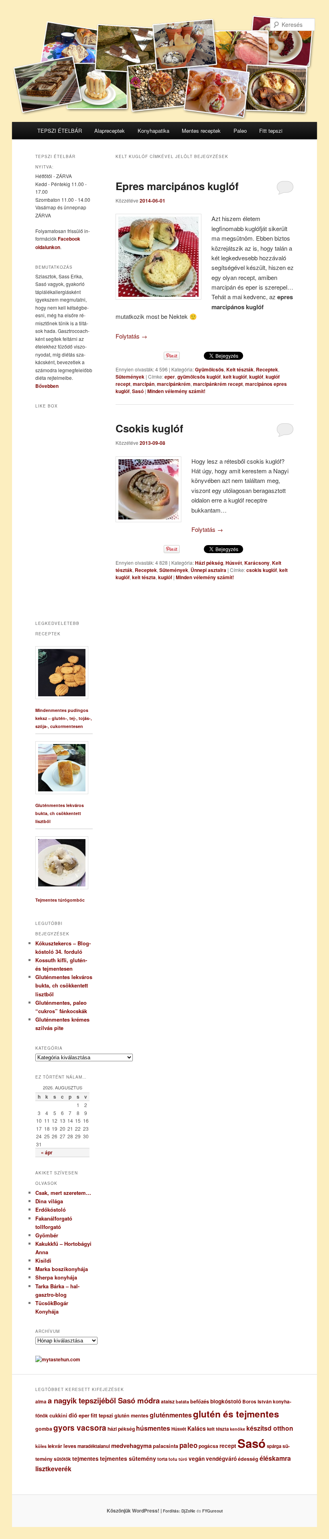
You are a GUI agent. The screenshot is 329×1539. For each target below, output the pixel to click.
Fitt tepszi (270, 130)
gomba (43, 1428)
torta (162, 1459)
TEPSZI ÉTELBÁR (59, 130)
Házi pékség (209, 562)
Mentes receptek (201, 130)
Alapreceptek (109, 130)
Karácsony (257, 562)
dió (73, 1415)
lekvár (55, 1446)
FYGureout (212, 1511)
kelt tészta (144, 577)
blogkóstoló (225, 1401)
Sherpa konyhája (56, 1277)
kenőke (237, 1429)
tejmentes (85, 1458)
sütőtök (62, 1459)
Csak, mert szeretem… (63, 1192)
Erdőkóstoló (50, 1209)
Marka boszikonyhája (61, 1269)
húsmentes (153, 1428)
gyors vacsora (79, 1427)
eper (169, 376)
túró (183, 1459)
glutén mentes (131, 1415)
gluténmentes (171, 1414)
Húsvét (233, 562)
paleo (188, 1445)
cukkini (58, 1415)
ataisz (168, 1401)
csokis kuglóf (261, 570)
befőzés (199, 1401)
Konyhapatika (153, 130)
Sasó (138, 391)
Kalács (196, 1428)
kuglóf (256, 376)
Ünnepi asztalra (208, 570)
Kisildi (43, 1260)
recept (227, 1446)
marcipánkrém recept (218, 383)
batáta (182, 1402)
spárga (274, 1446)
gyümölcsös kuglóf (199, 376)
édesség (248, 1458)
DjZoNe (188, 1511)
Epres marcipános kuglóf (177, 185)
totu (173, 1459)
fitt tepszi (102, 1415)
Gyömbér (46, 1235)
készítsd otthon (269, 1428)
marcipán (143, 383)
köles (41, 1446)
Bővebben (47, 385)
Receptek (267, 369)
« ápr (47, 1152)
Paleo (240, 130)
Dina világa (49, 1201)
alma (41, 1401)
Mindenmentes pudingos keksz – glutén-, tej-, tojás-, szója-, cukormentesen (63, 718)
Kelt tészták (240, 369)
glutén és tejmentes (236, 1413)
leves (69, 1446)
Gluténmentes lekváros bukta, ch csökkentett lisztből (59, 813)
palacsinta (165, 1446)
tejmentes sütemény (128, 1458)
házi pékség (121, 1428)
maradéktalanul (93, 1446)
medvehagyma (131, 1445)
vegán (197, 1458)
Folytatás (131, 336)
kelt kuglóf (235, 376)
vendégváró (221, 1458)
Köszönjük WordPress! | (144, 1510)
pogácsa (208, 1446)
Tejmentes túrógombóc (60, 900)
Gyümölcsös (209, 369)
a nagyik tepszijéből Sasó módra (104, 1400)
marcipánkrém (174, 383)
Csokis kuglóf (149, 428)
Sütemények (130, 376)
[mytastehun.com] (57, 1359)
